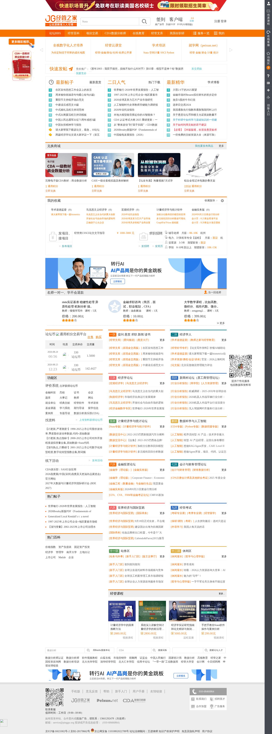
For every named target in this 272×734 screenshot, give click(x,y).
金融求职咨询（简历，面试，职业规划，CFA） (139, 304)
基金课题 (50, 408)
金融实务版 (198, 209)
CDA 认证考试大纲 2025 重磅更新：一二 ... (135, 121)
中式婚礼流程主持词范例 (70, 109)
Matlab (62, 557)
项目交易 (92, 33)
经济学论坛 (125, 377)
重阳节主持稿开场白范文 (70, 99)
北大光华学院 (90, 661)
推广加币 (159, 24)
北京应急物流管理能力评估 (196, 365)
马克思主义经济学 (96, 209)
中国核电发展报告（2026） (129, 134)
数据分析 (189, 657)
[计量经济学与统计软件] (137, 426)
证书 (76, 392)
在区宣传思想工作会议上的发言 (74, 89)
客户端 (176, 19)
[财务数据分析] (201, 469)
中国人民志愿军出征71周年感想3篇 (76, 119)
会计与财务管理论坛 (193, 464)
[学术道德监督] (179, 340)
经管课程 (116, 593)
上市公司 (50, 557)
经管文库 (157, 33)
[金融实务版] (140, 469)
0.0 (192, 18)
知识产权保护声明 (169, 731)
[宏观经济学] (116, 383)
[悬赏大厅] (143, 340)
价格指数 (50, 547)
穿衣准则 (189, 564)
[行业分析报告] (179, 383)
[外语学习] (177, 526)
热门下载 (154, 82)
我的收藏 (54, 200)
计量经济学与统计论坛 (132, 421)
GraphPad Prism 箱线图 (167, 222)
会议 (90, 392)
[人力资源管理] (210, 383)
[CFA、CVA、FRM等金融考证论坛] (129, 495)
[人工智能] (177, 434)
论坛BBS (55, 33)
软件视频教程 (90, 657)
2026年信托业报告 (124, 109)
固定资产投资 (82, 547)
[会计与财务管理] (181, 469)
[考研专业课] (178, 513)
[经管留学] (210, 513)
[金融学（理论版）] (120, 469)
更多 (221, 146)
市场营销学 (119, 657)
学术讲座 (93, 403)
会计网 (200, 661)
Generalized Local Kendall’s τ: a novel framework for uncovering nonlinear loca (69, 517)
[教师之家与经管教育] (202, 340)
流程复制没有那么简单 (186, 99)
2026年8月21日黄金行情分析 (205, 214)
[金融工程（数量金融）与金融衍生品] (130, 483)
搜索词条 (162, 650)
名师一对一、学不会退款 (65, 292)
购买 (99, 337)
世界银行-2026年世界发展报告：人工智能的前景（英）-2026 (72, 507)
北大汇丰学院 (126, 661)
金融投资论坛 (127, 464)
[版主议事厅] (149, 556)
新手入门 (121, 691)
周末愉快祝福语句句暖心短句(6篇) (75, 94)
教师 (76, 397)
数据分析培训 (71, 661)
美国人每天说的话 (194, 526)
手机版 (75, 691)
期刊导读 (79, 408)
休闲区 (187, 550)
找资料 (50, 420)
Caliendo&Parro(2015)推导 (149, 538)
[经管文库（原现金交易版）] (125, 348)
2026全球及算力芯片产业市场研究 (133, 99)
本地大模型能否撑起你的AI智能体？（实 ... (134, 116)
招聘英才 (220, 699)
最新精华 (175, 82)
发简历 (159, 246)
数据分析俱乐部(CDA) (86, 413)
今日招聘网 (213, 661)
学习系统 (65, 408)
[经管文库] (115, 340)
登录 (224, 21)
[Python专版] (192, 426)
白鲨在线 (105, 657)
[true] (144, 21)
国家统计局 (175, 657)
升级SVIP (170, 24)
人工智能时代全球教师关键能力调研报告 (136, 106)
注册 (217, 21)
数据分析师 (72, 657)
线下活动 (52, 461)
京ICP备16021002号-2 (57, 731)
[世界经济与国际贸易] (121, 513)
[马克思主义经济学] (136, 383)
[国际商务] (142, 513)
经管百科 (74, 33)
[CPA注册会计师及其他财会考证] (190, 477)
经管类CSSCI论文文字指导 (89, 233)
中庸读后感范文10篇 (67, 104)
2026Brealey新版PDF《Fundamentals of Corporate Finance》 (69, 512)
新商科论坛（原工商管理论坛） (200, 377)
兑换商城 (54, 146)
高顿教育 (202, 657)
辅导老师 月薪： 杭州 (187, 233)
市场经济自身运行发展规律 (140, 397)
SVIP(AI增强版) (185, 24)
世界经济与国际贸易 (131, 507)
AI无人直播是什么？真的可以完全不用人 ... (195, 111)
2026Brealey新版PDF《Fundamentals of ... (135, 131)
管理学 (60, 552)
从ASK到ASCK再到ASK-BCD (189, 119)
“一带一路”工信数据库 (165, 661)
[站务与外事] (116, 556)
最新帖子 (65, 82)
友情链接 (156, 691)
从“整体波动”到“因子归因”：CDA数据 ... (135, 126)
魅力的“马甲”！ (193, 576)
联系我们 (201, 699)
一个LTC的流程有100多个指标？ (191, 129)
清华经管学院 (108, 661)
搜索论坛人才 (216, 650)
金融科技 (50, 392)
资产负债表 (64, 547)
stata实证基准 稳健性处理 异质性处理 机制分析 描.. (80, 304)
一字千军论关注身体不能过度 (208, 581)
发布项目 (67, 246)
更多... (222, 593)
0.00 (192, 21)
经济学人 (186, 334)
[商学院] (194, 383)
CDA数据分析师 (115, 33)
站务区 (125, 550)
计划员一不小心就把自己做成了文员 (193, 89)
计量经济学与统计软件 (169, 209)
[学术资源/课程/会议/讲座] (186, 359)
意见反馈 (92, 691)
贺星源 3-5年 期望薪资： (187, 242)
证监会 (143, 657)
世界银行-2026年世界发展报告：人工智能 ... (136, 91)
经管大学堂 (187, 661)
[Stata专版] (115, 426)
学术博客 (213, 82)
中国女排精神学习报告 (68, 124)
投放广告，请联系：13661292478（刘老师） (101, 718)
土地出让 (85, 552)
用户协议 (207, 731)
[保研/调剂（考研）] (182, 521)
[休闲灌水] (177, 556)
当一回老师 (214, 292)
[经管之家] (61, 29)
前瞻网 (133, 657)
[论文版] (175, 365)
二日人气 (116, 82)
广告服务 (220, 706)
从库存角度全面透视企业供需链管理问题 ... (195, 136)
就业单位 (50, 403)
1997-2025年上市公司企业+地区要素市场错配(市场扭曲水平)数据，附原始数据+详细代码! (72, 522)
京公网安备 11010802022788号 (112, 731)
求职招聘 (155, 233)
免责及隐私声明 (191, 731)
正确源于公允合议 (95, 222)
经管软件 (79, 403)
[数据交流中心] (117, 434)
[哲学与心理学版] (195, 556)
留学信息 (93, 408)
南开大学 (71, 552)
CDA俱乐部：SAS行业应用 (60, 469)
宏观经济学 (127, 209)
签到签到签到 (132, 564)
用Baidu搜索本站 (101, 650)
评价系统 (52, 385)
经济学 (49, 552)
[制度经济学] (116, 397)
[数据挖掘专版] (209, 426)
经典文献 (65, 403)
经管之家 (216, 657)
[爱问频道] (129, 340)
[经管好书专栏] (179, 348)
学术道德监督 (59, 209)
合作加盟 (201, 706)
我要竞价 (81, 73)
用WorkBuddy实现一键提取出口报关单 (194, 124)
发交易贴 (197, 68)
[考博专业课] (194, 513)
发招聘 (145, 246)
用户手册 (139, 691)
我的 (221, 33)
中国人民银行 (158, 657)
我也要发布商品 (204, 146)
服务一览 (203, 33)
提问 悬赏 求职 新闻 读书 (134, 334)
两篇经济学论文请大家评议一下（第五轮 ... (78, 136)
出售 (90, 337)
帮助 (106, 691)
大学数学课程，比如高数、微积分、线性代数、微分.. (202, 304)
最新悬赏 (95, 82)
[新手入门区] (132, 556)
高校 (62, 392)
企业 (71, 557)
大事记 (63, 397)
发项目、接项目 (65, 235)
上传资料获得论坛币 (91, 420)
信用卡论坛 (143, 661)
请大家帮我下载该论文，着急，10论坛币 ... (78, 131)
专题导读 (65, 413)
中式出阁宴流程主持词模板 (71, 114)
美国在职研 (177, 33)
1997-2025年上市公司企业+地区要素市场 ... (136, 96)
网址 (90, 397)
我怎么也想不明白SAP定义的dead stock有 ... (195, 116)
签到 (160, 19)
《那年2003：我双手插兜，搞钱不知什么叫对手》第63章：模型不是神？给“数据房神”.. (136, 69)
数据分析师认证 (54, 657)
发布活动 (97, 460)
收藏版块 (210, 200)
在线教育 (139, 33)
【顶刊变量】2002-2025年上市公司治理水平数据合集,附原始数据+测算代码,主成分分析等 (73, 527)
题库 (48, 397)
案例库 (49, 413)
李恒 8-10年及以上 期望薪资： (193, 247)
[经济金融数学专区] (120, 408)
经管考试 (186, 507)
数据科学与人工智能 (193, 421)
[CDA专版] (177, 426)
